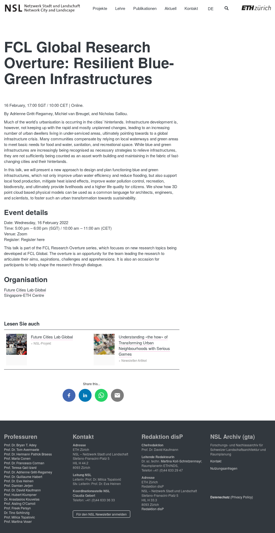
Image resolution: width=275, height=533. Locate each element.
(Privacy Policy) (231, 497)
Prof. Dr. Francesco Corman (24, 463)
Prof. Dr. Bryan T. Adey (20, 445)
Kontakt (215, 461)
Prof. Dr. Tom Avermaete (21, 449)
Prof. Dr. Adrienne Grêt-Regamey (28, 472)
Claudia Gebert (84, 495)
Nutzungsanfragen (223, 468)
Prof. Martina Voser (18, 521)
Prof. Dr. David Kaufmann (22, 490)
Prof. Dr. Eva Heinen (19, 481)
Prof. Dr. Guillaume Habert (23, 476)
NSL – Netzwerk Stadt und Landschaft (44, 8)
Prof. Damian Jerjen (18, 485)
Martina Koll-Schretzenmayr (181, 461)
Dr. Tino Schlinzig (17, 512)
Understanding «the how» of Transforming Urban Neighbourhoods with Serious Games (144, 345)
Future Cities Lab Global (25, 289)
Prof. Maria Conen (17, 458)
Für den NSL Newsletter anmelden (101, 514)
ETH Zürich (252, 7)
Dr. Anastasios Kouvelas (21, 499)
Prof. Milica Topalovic (19, 517)
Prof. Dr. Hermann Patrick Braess (28, 454)
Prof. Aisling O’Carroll (19, 503)
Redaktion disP (153, 508)
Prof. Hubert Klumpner (20, 494)
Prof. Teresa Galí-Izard (20, 467)
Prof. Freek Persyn (17, 508)
